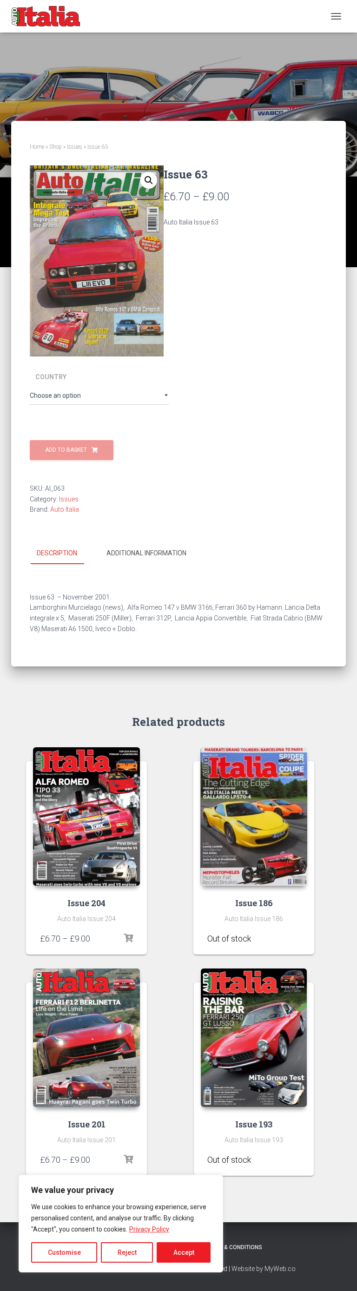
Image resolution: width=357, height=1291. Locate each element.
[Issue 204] (86, 816)
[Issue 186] (253, 816)
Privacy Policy (149, 1229)
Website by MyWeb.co (263, 1268)
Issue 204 (86, 903)
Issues (74, 147)
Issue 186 (254, 903)
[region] (121, 1223)
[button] (148, 180)
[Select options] (128, 938)
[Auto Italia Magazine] (49, 16)
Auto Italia (64, 509)
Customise (64, 1252)
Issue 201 (87, 1124)
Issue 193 (253, 1124)
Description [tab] (57, 553)
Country (50, 377)
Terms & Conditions (233, 1247)
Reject (127, 1252)
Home (37, 147)
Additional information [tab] (146, 553)
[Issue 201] (86, 1037)
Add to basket (66, 450)
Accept (183, 1252)
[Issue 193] (254, 1037)
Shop (55, 147)
